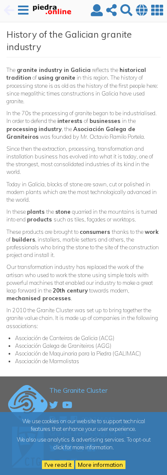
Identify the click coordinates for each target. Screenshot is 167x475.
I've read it (58, 464)
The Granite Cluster (78, 390)
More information (100, 464)
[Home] (48, 10)
